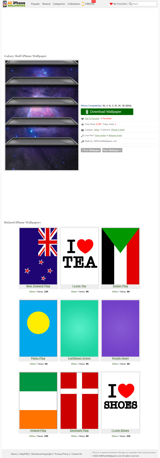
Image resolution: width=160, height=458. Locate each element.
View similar (100, 135)
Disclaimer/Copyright (41, 454)
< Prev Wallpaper (91, 150)
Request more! (115, 135)
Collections (74, 4)
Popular (35, 4)
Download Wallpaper (105, 112)
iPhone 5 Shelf (118, 130)
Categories (59, 4)
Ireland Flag (38, 430)
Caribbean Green (79, 358)
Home (14, 454)
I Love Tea (79, 286)
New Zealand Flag (38, 286)
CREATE (90, 3)
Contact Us (76, 454)
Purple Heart (120, 358)
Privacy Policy (62, 454)
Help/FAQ (24, 454)
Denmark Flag (79, 430)
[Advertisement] (80, 31)
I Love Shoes (120, 430)
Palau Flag (38, 358)
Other (96, 130)
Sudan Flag (120, 286)
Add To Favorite (92, 118)
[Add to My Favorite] (82, 118)
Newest (46, 4)
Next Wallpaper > (112, 150)
